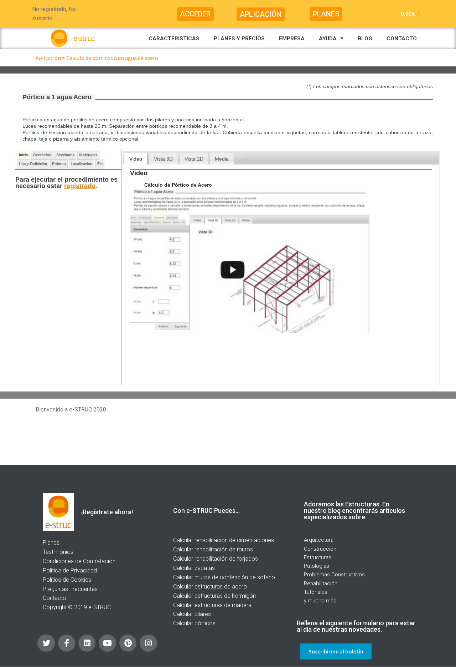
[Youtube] (107, 643)
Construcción (320, 549)
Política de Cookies (67, 579)
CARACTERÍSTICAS (174, 38)
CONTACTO (402, 38)
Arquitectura (318, 540)
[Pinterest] (127, 643)
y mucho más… (322, 600)
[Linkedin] (86, 643)
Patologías (316, 566)
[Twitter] (46, 643)
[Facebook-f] (66, 643)
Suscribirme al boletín (336, 651)
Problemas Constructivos (334, 574)
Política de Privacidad (70, 570)
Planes (51, 542)
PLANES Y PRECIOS (239, 38)
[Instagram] (148, 643)
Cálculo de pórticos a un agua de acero (112, 57)
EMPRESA (292, 38)
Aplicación (48, 57)
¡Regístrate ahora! (107, 512)
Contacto (54, 598)
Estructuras (317, 557)
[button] (195, 14)
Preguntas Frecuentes (70, 589)
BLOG (365, 38)
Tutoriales (315, 592)
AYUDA (328, 38)
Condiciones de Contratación (79, 561)
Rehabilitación (320, 583)
